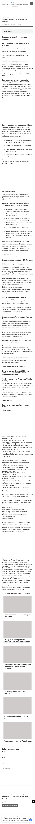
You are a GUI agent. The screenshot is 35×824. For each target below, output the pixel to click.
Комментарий (6, 769)
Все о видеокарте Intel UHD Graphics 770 (14, 692)
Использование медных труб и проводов (15, 717)
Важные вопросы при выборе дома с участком (17, 616)
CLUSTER (15, 2)
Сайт (3, 763)
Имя (3, 752)
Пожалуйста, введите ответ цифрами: (13, 799)
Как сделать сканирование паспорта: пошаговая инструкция (16, 640)
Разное (19, 24)
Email (4, 757)
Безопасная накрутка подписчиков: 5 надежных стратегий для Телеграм (17, 666)
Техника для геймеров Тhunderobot (17, 741)
